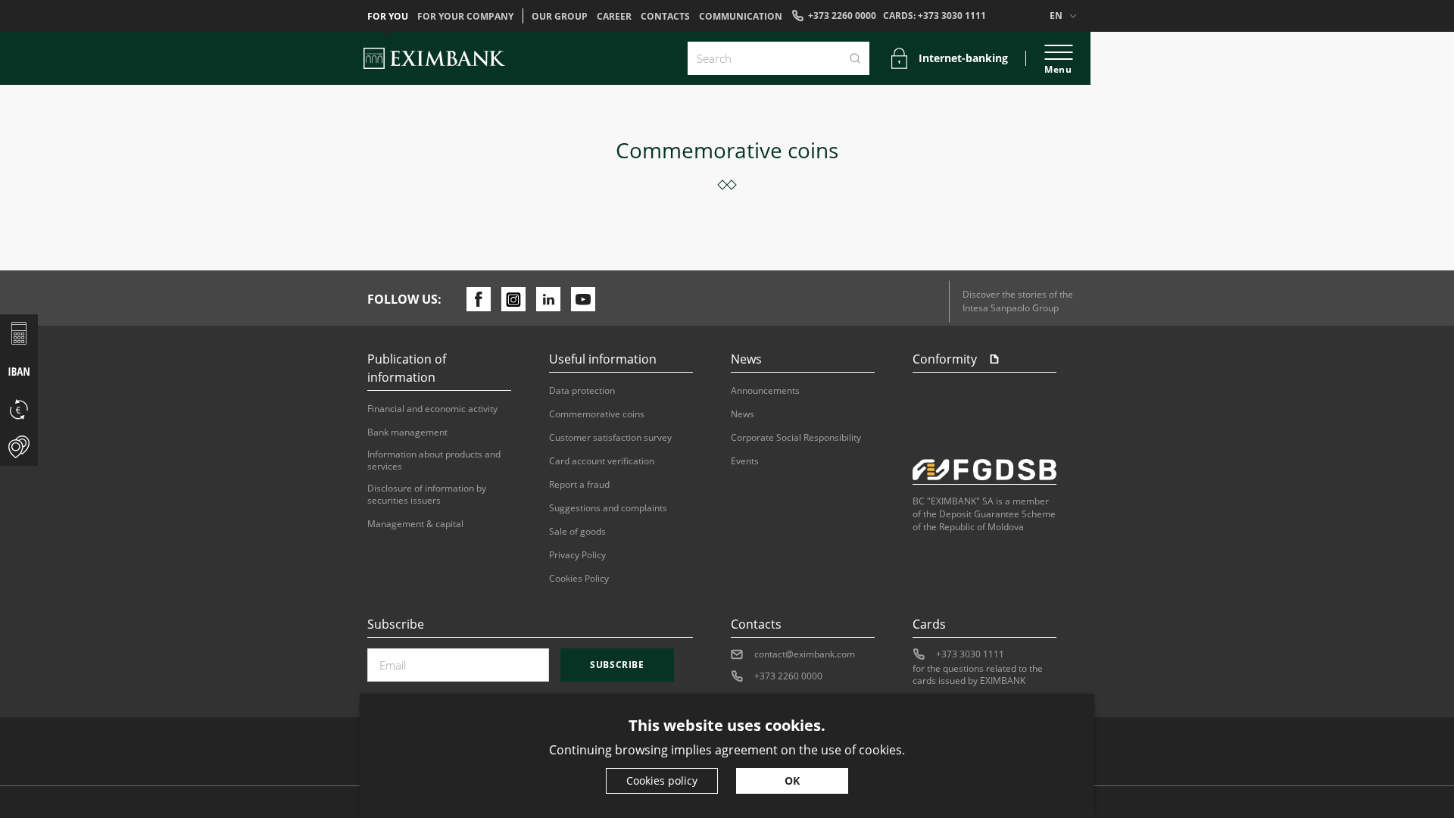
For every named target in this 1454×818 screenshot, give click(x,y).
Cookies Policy (579, 579)
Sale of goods (577, 532)
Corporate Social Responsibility (796, 438)
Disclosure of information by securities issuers (426, 494)
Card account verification (601, 461)
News (742, 414)
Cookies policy (661, 780)
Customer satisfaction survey (610, 438)
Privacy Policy (577, 555)
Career (614, 17)
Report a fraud (579, 485)
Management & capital (415, 524)
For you (387, 17)
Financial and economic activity (432, 409)
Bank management (407, 432)
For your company (465, 17)
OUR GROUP (560, 17)
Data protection (582, 391)
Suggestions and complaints (608, 508)
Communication (740, 17)
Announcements (765, 391)
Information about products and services (434, 460)
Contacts (665, 17)
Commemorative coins (596, 414)
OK (792, 780)
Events (745, 461)
